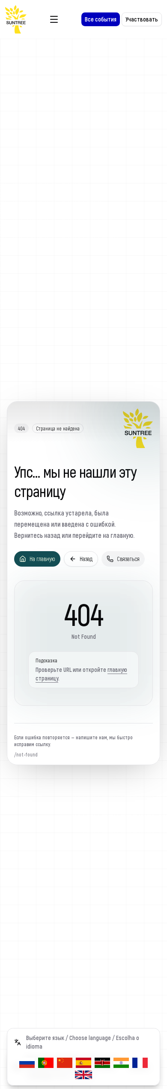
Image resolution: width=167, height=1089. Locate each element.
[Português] (45, 1063)
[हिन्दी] (121, 1063)
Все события (100, 19)
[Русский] (27, 1063)
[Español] (83, 1063)
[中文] (64, 1063)
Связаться (128, 558)
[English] (83, 1075)
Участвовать (141, 19)
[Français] (140, 1063)
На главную (42, 558)
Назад (86, 558)
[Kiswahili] (102, 1063)
